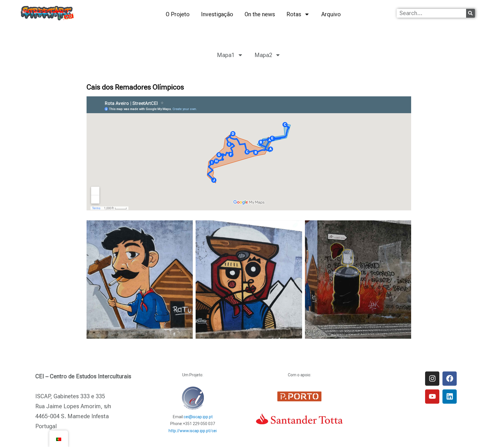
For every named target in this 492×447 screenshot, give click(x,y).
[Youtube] (432, 396)
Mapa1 (226, 55)
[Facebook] (449, 378)
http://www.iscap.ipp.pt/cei (193, 430)
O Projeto (178, 14)
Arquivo (331, 14)
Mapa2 (263, 55)
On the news (260, 14)
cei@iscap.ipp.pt (198, 417)
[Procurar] (470, 13)
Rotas (293, 14)
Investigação (217, 14)
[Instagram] (432, 378)
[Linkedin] (449, 396)
